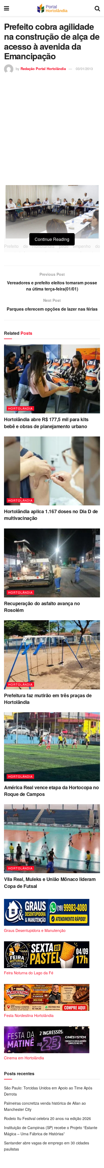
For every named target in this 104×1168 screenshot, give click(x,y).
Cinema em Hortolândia (24, 1057)
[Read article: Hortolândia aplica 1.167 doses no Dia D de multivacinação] (52, 470)
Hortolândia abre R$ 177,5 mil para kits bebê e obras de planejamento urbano (46, 422)
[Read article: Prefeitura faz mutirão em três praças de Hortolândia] (52, 654)
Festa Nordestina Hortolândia (29, 1015)
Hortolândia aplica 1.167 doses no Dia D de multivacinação (51, 514)
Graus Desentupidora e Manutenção (35, 930)
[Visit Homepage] (52, 8)
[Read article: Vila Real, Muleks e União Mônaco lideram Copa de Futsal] (52, 838)
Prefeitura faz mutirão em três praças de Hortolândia (48, 699)
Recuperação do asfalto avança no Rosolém (42, 607)
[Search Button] (97, 8)
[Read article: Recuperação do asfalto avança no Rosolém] (52, 562)
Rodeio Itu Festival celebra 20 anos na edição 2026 (47, 1118)
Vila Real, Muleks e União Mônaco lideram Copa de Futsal (50, 882)
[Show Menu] (6, 8)
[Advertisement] (52, 128)
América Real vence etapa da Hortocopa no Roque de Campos (51, 791)
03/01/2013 (84, 68)
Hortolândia (20, 408)
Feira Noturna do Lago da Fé (28, 972)
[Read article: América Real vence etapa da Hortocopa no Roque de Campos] (52, 746)
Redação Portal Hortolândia (43, 68)
